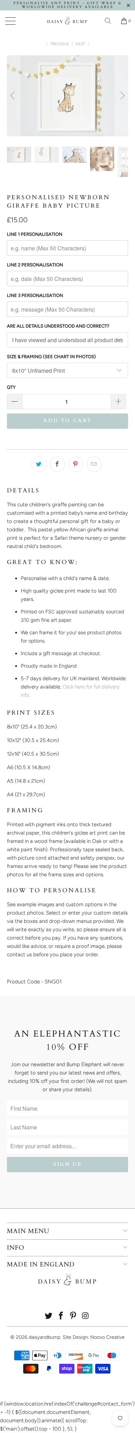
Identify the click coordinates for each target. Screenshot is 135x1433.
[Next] (121, 95)
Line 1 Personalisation (34, 234)
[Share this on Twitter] (39, 464)
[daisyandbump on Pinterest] (73, 1316)
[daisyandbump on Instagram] (86, 1316)
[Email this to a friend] (94, 464)
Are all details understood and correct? (58, 326)
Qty (11, 387)
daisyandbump (44, 1337)
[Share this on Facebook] (57, 464)
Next (80, 44)
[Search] (110, 21)
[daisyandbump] (67, 21)
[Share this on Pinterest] (75, 464)
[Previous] (13, 95)
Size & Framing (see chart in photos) (51, 356)
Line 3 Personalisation (35, 295)
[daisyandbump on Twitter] (49, 1316)
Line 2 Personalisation (35, 264)
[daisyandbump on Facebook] (61, 1316)
